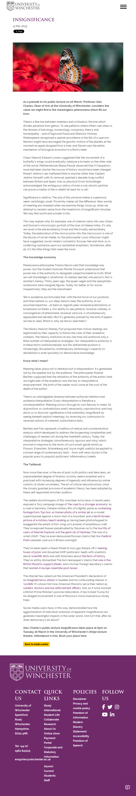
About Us (50, 728)
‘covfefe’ (28, 584)
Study (47, 705)
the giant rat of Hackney (76, 532)
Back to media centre (36, 644)
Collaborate (51, 719)
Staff (47, 780)
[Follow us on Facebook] (104, 707)
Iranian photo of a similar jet (72, 512)
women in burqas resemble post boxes (53, 568)
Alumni (48, 766)
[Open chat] (127, 787)
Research (50, 724)
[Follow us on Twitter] (110, 707)
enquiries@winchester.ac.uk (33, 759)
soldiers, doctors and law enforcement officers (52, 588)
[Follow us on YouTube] (105, 714)
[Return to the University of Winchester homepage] (68, 672)
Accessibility (81, 736)
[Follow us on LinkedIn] (113, 714)
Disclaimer (79, 699)
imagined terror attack (41, 580)
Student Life (52, 714)
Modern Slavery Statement (80, 727)
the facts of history (93, 556)
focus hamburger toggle (123, 7)
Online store (52, 733)
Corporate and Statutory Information (53, 752)
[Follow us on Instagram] (118, 707)
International (52, 710)
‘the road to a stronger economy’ (88, 504)
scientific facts (40, 556)
